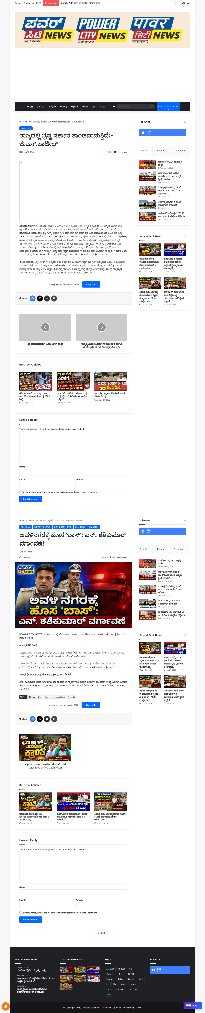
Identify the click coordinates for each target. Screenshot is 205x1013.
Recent (161, 150)
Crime (121, 974)
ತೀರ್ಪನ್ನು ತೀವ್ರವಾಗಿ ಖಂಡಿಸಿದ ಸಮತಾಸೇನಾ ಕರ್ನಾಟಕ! (169, 203)
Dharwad (110, 979)
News (133, 984)
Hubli (141, 979)
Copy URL (91, 284)
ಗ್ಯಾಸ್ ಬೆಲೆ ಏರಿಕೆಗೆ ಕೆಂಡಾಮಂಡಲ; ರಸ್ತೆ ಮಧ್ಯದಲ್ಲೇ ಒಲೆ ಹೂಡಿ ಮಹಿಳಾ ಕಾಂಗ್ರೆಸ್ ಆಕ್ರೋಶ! (72, 396)
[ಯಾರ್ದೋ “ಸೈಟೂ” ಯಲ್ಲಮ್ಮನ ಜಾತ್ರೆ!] (147, 165)
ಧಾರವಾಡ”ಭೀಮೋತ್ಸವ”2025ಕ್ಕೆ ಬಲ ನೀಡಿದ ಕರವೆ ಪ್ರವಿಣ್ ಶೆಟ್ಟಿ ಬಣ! (171, 215)
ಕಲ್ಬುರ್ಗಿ (85, 106)
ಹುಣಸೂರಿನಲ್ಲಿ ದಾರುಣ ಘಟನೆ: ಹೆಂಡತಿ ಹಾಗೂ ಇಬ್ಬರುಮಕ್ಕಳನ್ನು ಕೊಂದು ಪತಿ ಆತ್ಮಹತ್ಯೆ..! (99, 2)
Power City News (113, 1007)
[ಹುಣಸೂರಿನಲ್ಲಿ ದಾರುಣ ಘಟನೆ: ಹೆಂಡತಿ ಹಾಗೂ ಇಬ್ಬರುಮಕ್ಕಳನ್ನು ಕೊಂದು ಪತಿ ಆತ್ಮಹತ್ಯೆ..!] (175, 249)
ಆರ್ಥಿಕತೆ (74, 106)
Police (109, 989)
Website (79, 479)
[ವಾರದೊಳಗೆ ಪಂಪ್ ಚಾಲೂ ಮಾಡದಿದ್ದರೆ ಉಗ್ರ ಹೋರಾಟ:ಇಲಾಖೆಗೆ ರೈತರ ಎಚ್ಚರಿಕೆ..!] (175, 283)
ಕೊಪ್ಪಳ (102, 106)
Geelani (138, 1007)
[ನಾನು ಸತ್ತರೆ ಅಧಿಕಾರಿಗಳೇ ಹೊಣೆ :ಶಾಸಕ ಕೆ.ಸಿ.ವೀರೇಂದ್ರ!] (110, 381)
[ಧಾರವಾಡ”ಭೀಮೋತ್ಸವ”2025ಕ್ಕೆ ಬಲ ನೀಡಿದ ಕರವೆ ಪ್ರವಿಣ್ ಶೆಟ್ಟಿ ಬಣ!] (147, 216)
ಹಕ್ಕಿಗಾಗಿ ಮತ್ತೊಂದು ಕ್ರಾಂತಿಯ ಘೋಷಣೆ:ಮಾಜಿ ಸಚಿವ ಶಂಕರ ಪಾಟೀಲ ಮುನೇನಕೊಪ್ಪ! (149, 263)
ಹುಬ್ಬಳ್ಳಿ (30, 106)
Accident (110, 969)
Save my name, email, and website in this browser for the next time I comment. (59, 492)
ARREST (121, 969)
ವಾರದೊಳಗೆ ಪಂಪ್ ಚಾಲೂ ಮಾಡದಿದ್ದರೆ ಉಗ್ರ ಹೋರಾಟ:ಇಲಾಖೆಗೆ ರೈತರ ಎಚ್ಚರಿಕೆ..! (174, 296)
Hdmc (120, 979)
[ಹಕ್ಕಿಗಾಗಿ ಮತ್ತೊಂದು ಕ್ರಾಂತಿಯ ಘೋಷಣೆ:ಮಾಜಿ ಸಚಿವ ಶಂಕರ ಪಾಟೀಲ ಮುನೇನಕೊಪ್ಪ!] (150, 249)
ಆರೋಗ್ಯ (63, 106)
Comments (179, 150)
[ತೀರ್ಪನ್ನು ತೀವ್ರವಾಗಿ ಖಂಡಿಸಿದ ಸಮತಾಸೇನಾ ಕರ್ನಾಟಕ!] (147, 205)
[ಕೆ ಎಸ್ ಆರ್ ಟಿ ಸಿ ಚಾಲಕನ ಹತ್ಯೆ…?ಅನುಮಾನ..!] (93, 978)
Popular (144, 150)
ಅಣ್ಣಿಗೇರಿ (52, 106)
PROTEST (133, 989)
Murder (124, 984)
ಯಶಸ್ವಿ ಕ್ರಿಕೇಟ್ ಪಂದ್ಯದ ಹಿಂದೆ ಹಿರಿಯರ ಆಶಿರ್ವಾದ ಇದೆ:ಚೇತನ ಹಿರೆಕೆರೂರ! (170, 190)
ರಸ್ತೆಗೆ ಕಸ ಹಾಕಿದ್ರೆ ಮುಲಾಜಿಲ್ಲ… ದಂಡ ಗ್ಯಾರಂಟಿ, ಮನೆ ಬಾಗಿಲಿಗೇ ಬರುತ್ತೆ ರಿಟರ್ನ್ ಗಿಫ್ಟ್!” (35, 396)
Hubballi (130, 979)
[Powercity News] (102, 30)
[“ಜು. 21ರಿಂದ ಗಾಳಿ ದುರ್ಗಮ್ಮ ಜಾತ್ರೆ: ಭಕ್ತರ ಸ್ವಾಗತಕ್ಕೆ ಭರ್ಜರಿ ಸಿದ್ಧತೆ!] (66, 986)
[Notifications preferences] (6, 1006)
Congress (110, 974)
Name (23, 466)
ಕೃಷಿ (93, 106)
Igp (107, 984)
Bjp (130, 969)
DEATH (131, 974)
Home (24, 122)
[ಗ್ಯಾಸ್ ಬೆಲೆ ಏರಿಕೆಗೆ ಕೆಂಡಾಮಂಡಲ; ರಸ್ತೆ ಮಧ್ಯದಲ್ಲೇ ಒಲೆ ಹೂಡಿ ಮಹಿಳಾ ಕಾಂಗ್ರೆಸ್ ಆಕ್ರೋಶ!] (73, 381)
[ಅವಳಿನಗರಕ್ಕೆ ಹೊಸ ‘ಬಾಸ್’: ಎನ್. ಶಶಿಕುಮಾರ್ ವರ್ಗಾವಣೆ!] (66, 970)
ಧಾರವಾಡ (41, 106)
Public (109, 994)
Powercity (120, 989)
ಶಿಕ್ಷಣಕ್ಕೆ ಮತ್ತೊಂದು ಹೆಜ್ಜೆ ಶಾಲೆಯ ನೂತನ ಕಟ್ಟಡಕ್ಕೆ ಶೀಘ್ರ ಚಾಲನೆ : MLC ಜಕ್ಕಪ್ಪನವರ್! (148, 296)
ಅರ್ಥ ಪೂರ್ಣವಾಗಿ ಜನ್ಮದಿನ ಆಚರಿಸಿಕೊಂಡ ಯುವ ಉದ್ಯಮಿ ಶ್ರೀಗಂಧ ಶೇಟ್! (170, 176)
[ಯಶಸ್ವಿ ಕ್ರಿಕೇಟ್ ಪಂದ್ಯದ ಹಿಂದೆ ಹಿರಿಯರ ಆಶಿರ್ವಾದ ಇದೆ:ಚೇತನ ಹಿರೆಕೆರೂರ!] (147, 190)
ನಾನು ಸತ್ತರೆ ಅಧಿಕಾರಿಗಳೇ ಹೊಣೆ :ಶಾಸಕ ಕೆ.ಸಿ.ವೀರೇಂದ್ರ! (109, 395)
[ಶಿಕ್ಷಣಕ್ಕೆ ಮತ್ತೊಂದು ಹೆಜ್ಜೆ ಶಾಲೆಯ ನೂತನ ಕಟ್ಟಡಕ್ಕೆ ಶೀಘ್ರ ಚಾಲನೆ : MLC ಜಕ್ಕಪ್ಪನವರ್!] (150, 283)
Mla (114, 984)
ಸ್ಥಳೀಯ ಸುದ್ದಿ (34, 122)
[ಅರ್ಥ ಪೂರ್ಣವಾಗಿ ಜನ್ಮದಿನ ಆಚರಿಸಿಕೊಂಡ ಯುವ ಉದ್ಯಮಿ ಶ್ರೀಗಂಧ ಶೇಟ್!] (147, 176)
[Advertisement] (102, 75)
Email (22, 479)
